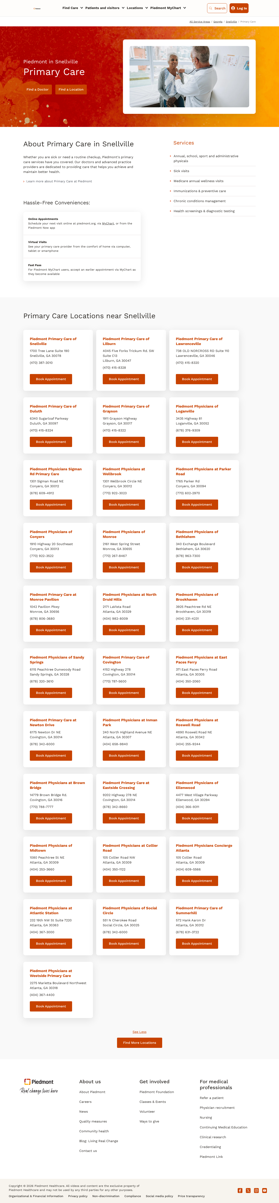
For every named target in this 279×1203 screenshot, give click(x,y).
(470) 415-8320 (187, 363)
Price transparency (191, 1196)
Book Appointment (51, 379)
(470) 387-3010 (41, 363)
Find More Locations (139, 1043)
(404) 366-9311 (187, 807)
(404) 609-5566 (188, 869)
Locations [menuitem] (135, 8)
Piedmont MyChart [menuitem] (165, 8)
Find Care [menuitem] (70, 8)
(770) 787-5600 (114, 681)
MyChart (108, 223)
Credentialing (210, 1147)
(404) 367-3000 (42, 932)
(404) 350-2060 (188, 681)
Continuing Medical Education (223, 1127)
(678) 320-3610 (42, 681)
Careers (85, 1102)
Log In (242, 8)
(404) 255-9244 (188, 744)
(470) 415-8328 (114, 368)
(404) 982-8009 (115, 619)
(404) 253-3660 (42, 869)
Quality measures (93, 1121)
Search (219, 8)
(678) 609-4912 (42, 493)
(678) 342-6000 (42, 744)
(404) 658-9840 (115, 744)
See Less (139, 1032)
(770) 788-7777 (41, 807)
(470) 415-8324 (41, 430)
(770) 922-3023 (115, 493)
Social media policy (159, 1196)
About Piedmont (92, 1092)
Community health (94, 1131)
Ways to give (149, 1121)
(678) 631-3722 (187, 932)
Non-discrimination (105, 1196)
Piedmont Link (211, 1157)
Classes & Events (153, 1102)
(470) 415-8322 (114, 430)
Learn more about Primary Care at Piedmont (59, 181)
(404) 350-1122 (114, 869)
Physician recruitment (217, 1108)
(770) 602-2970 (188, 493)
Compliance (132, 1196)
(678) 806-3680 (42, 619)
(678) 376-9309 (188, 430)
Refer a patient (212, 1098)
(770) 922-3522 (42, 556)
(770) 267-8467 (115, 556)
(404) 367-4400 (42, 995)
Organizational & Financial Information (36, 1196)
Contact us (88, 1151)
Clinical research (213, 1137)
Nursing (206, 1117)
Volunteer (147, 1111)
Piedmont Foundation (157, 1092)
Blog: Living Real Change (98, 1141)
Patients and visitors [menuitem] (102, 8)
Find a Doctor (38, 89)
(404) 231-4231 (187, 619)
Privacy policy (77, 1196)
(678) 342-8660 (115, 807)
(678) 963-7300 (188, 556)
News (83, 1111)
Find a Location (71, 89)
